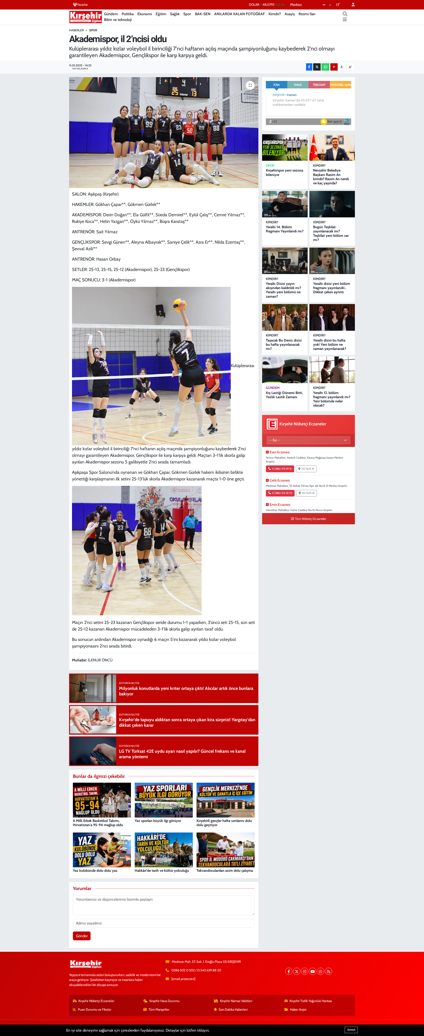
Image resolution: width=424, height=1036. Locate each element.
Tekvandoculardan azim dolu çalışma (225, 870)
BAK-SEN (202, 14)
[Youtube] (312, 971)
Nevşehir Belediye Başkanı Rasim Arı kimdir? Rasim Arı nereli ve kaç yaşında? (331, 176)
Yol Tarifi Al (307, 468)
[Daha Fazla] (334, 67)
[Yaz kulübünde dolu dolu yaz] (102, 849)
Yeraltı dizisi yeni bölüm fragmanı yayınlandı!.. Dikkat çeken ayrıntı (331, 288)
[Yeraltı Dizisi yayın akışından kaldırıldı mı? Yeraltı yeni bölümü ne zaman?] (285, 261)
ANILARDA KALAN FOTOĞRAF (239, 14)
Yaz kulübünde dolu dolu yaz (95, 870)
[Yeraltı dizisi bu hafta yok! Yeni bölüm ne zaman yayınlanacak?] (332, 317)
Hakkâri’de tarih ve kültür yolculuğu (162, 870)
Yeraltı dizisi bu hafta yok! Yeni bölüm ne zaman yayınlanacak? (329, 344)
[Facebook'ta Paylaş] (309, 67)
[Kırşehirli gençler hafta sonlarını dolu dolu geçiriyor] (226, 800)
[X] (296, 971)
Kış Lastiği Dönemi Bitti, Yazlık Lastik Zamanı (284, 395)
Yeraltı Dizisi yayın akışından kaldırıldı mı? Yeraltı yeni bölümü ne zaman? (283, 290)
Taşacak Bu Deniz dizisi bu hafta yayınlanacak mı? (284, 344)
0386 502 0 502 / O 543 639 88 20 (196, 970)
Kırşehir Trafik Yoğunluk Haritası (311, 1001)
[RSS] (328, 971)
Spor (187, 14)
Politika (128, 14)
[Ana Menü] (345, 20)
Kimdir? (275, 14)
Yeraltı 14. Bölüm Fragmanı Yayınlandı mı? (284, 229)
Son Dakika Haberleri (233, 1010)
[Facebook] (288, 971)
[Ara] (345, 14)
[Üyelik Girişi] (351, 4)
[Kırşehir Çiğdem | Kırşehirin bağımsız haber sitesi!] (85, 16)
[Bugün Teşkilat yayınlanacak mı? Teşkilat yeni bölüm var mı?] (332, 204)
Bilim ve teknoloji (118, 19)
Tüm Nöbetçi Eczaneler (310, 519)
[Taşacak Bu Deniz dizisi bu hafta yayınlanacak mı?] (285, 317)
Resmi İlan (307, 14)
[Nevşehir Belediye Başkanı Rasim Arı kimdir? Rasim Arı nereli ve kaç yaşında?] (332, 147)
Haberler (76, 30)
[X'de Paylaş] (317, 67)
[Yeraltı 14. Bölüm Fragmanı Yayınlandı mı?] (285, 204)
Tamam (351, 1029)
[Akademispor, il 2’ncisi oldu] (163, 132)
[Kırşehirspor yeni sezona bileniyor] (285, 147)
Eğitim (161, 14)
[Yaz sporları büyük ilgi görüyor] (164, 800)
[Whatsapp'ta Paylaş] (325, 67)
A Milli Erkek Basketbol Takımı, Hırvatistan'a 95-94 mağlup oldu (98, 823)
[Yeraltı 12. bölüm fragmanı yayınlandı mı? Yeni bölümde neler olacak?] (332, 370)
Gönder (82, 936)
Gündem (111, 14)
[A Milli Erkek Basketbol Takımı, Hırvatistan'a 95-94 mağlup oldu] (102, 800)
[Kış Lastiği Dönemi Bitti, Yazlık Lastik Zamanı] (285, 370)
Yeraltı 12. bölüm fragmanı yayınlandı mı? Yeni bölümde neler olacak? (331, 399)
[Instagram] (304, 971)
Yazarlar (82, 5)
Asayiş (290, 14)
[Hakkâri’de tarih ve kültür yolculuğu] (164, 849)
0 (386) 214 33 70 (282, 493)
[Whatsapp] (320, 971)
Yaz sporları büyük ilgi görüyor (158, 821)
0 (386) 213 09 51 (282, 468)
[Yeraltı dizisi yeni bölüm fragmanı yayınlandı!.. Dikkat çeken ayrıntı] (332, 261)
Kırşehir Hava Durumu (165, 1001)
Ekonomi (144, 14)
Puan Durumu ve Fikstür (94, 1010)
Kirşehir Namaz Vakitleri (236, 1001)
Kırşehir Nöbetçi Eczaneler (96, 1001)
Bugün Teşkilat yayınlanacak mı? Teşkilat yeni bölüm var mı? (331, 233)
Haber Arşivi (298, 1010)
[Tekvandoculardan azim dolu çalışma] (226, 849)
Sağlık (175, 14)
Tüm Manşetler (159, 1010)
